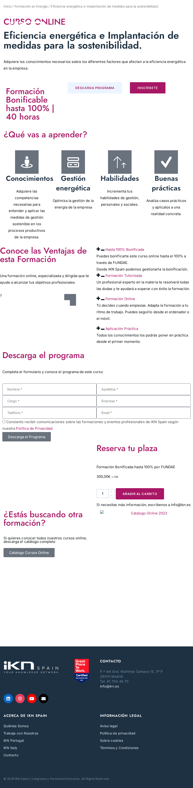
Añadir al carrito (140, 494)
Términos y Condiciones (119, 748)
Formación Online (120, 299)
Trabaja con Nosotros (21, 733)
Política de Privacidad (34, 428)
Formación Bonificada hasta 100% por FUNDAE (135, 467)
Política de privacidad (117, 733)
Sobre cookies (111, 740)
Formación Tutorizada (123, 275)
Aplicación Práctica (121, 328)
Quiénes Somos (16, 726)
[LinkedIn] (8, 698)
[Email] (43, 698)
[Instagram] (20, 698)
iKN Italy (10, 748)
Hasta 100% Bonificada (124, 249)
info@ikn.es (109, 686)
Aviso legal (108, 726)
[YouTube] (31, 698)
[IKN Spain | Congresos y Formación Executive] (42, 28)
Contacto (11, 755)
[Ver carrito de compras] (181, 9)
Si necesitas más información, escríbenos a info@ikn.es (143, 504)
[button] (180, 28)
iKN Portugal (14, 740)
